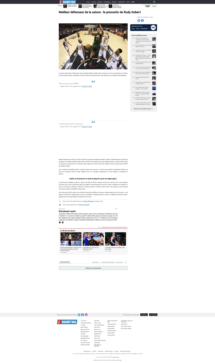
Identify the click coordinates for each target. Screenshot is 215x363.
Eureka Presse (115, 357)
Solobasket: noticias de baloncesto (127, 321)
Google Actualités (84, 205)
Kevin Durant (97, 338)
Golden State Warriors (86, 323)
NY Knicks (83, 333)
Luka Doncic (97, 327)
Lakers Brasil (124, 324)
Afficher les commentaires (93, 268)
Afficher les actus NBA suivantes (142, 108)
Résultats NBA (111, 326)
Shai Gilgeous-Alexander (97, 345)
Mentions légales (109, 351)
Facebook (142, 20)
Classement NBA (112, 324)
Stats (137, 28)
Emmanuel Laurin (67, 211)
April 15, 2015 (87, 86)
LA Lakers (83, 325)
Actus (133, 28)
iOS (144, 315)
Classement (144, 28)
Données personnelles (125, 351)
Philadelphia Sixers (85, 338)
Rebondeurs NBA (112, 330)
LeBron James (97, 323)
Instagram (86, 314)
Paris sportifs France (126, 326)
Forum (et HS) (95, 262)
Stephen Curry (97, 333)
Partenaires (100, 351)
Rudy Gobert (119, 227)
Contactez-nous (87, 351)
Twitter (138, 20)
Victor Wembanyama (99, 325)
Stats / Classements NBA (112, 321)
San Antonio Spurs (85, 342)
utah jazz (125, 227)
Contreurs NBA (111, 335)
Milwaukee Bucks (85, 331)
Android (153, 315)
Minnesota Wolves (85, 329)
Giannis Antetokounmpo (100, 340)
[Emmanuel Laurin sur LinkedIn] (63, 223)
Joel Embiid (97, 342)
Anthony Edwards (98, 331)
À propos (116, 351)
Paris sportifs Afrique (126, 328)
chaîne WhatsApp (88, 201)
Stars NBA (96, 320)
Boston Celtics (84, 327)
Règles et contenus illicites (108, 262)
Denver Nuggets (84, 336)
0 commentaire (119, 262)
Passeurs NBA (111, 333)
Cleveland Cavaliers (85, 344)
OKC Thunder (84, 340)
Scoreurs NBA (111, 328)
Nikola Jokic (97, 329)
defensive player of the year (109, 227)
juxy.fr (120, 360)
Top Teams (83, 320)
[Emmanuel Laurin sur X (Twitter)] (60, 223)
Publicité (94, 351)
